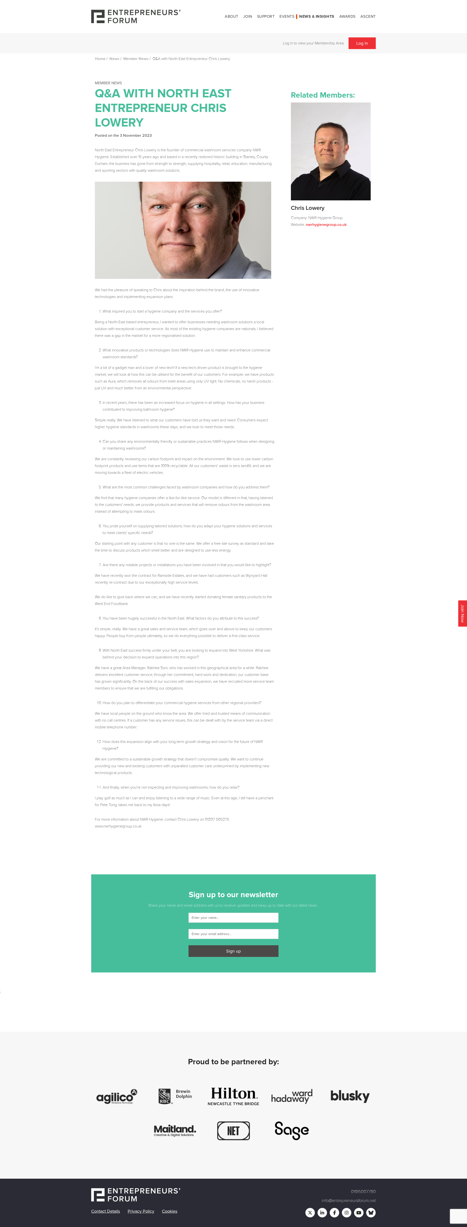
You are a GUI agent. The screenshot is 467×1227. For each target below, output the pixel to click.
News (114, 59)
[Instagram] (346, 1213)
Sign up (233, 951)
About (231, 16)
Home (100, 59)
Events (286, 16)
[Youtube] (359, 1213)
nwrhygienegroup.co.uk (326, 225)
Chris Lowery (307, 208)
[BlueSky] (371, 1213)
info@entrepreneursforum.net (349, 1200)
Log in (362, 43)
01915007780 (363, 1191)
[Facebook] (334, 1213)
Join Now (462, 613)
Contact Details (105, 1211)
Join (247, 16)
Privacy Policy (141, 1211)
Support (266, 16)
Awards (347, 16)
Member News (136, 59)
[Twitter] (310, 1213)
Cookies (169, 1211)
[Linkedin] (322, 1213)
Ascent (368, 16)
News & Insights (316, 16)
